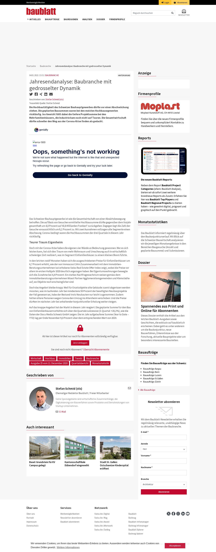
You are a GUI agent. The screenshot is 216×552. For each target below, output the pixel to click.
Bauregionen (71, 19)
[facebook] (173, 513)
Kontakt (30, 517)
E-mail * (145, 432)
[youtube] (188, 513)
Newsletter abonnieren (71, 517)
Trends (78, 358)
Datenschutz (32, 525)
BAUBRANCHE (52, 75)
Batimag (132, 517)
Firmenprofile (117, 19)
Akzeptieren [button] (175, 545)
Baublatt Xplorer (136, 529)
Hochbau (50, 358)
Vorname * (146, 455)
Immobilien (65, 358)
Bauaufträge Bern (151, 372)
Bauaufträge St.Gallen (153, 378)
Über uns (30, 513)
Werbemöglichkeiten (35, 2)
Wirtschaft (36, 358)
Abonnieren (182, 2)
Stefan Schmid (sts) (55, 99)
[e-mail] (129, 388)
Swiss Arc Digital (101, 513)
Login (166, 2)
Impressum (31, 521)
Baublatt (132, 513)
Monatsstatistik (100, 363)
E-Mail (62, 411)
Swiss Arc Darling (102, 529)
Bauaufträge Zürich (152, 381)
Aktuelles (35, 19)
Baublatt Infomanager (138, 521)
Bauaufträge (52, 19)
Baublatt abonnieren (69, 521)
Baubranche (45, 66)
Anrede (144, 443)
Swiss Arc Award (101, 521)
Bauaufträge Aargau (152, 368)
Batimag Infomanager (138, 525)
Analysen (87, 19)
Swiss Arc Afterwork (103, 525)
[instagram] (178, 513)
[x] (168, 513)
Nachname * (147, 467)
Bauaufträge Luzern (152, 375)
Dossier (101, 19)
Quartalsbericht (80, 363)
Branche (145, 479)
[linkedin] (183, 513)
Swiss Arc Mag (100, 517)
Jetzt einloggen (80, 342)
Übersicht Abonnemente (96, 349)
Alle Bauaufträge (147, 389)
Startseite (31, 66)
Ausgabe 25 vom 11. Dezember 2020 (49, 363)
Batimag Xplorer (135, 533)
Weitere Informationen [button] (68, 547)
